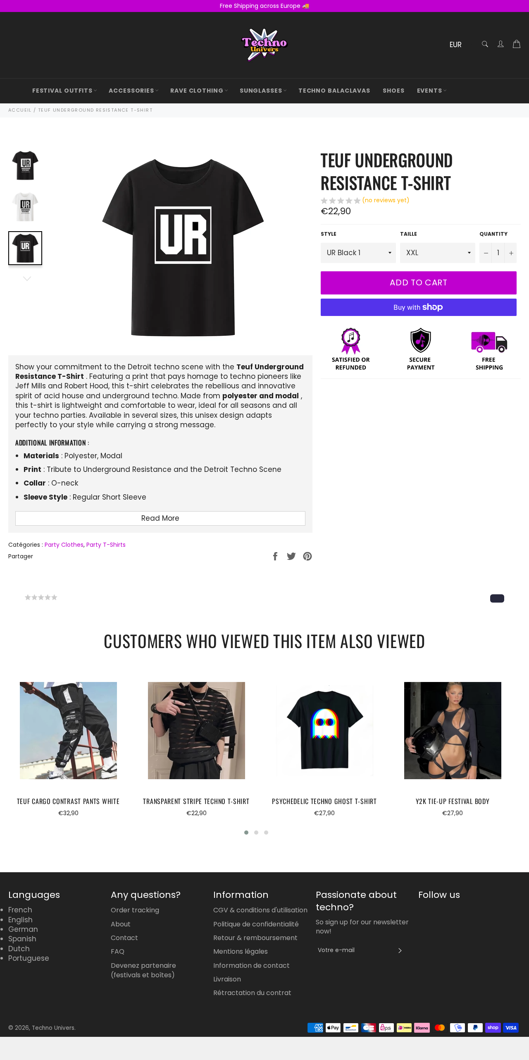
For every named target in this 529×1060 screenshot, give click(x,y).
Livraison (227, 979)
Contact (124, 938)
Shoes (394, 90)
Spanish (22, 939)
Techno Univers (53, 1028)
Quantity (493, 234)
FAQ (117, 951)
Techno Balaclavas (334, 90)
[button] (365, 201)
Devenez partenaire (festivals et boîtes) (143, 970)
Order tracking (135, 910)
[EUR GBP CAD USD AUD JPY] (459, 45)
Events (429, 90)
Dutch (19, 949)
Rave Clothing (197, 90)
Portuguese (28, 958)
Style (328, 234)
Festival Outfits (62, 90)
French (20, 910)
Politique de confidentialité (256, 924)
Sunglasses (261, 90)
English (20, 920)
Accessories (131, 90)
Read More (160, 518)
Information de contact (251, 965)
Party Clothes (64, 545)
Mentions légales (240, 951)
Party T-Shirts (106, 545)
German (23, 929)
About (121, 924)
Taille (408, 234)
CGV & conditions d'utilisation (260, 910)
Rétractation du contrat (252, 993)
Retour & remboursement (255, 938)
